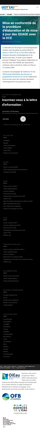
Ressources (7, 336)
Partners (6, 346)
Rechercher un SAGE (9, 193)
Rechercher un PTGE (9, 228)
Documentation (10, 271)
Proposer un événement (10, 153)
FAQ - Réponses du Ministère (12, 206)
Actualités (8, 135)
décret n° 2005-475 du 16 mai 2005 (15, 53)
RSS (13, 367)
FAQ (1, 366)
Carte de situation (8, 191)
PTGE (5, 218)
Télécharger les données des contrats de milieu (18, 259)
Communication (8, 334)
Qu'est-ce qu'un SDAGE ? (10, 167)
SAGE (5, 181)
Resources (6, 356)
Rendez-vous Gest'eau (10, 302)
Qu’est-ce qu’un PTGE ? (10, 223)
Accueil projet (7, 319)
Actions (5, 329)
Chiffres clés (7, 198)
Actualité (9, 14)
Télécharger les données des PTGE (14, 230)
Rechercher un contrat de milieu (13, 257)
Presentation (7, 341)
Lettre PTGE (7, 150)
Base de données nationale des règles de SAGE (18, 201)
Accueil (2, 14)
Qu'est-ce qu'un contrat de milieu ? (13, 249)
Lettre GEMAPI (7, 148)
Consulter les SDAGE (9, 172)
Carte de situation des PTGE (11, 225)
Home (5, 339)
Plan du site (20, 367)
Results (5, 351)
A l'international (8, 305)
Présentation (7, 321)
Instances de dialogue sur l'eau (12, 208)
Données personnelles (26, 366)
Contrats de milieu (11, 244)
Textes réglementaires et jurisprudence (15, 169)
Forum (5, 297)
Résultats (6, 331)
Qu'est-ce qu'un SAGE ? (10, 186)
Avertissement (5, 367)
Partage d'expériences (13, 290)
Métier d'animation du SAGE (11, 203)
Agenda (5, 143)
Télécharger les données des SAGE (14, 196)
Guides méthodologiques (11, 281)
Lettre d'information (9, 145)
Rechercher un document (11, 276)
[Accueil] (14, 8)
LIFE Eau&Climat (10, 314)
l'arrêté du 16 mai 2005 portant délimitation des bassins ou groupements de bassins (18, 74)
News (5, 344)
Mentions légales (10, 366)
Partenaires (6, 326)
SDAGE (6, 162)
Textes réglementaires (10, 188)
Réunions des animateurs (11, 300)
